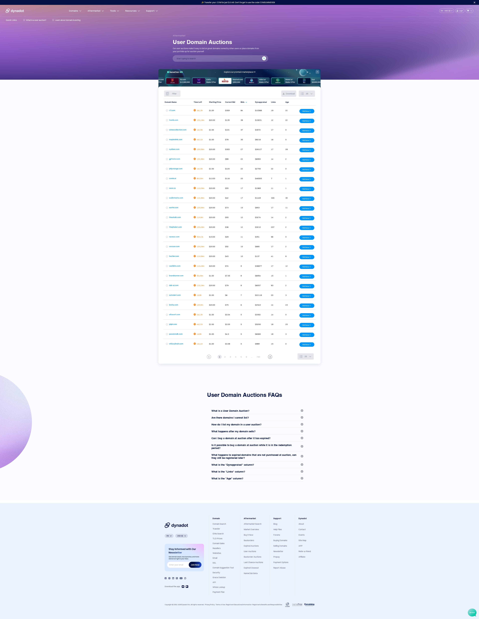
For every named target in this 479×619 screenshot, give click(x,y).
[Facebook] (166, 578)
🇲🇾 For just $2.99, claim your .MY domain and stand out (238, 2)
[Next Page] (270, 357)
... (251, 357)
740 (258, 357)
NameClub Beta (251, 573)
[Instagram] (169, 578)
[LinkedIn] (173, 578)
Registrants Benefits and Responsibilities (267, 605)
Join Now (195, 565)
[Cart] (469, 11)
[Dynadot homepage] (15, 11)
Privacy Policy (210, 605)
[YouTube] (181, 578)
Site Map (302, 540)
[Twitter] (177, 578)
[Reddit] (185, 578)
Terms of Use (220, 605)
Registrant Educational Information (239, 605)
